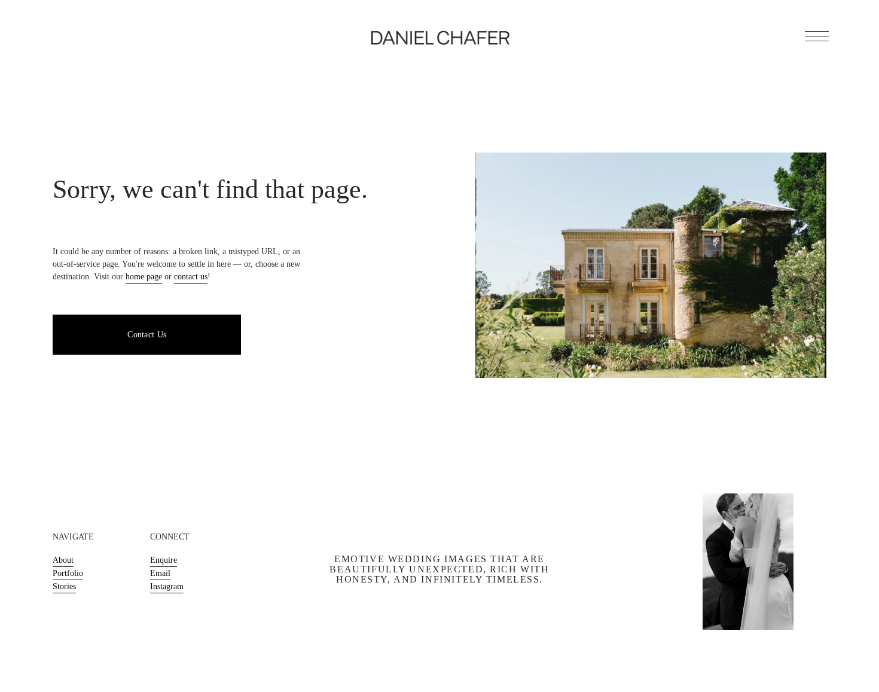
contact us (190, 276)
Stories (64, 586)
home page (144, 276)
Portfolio (68, 573)
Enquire (163, 560)
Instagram (167, 586)
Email (160, 573)
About (63, 560)
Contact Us (146, 334)
